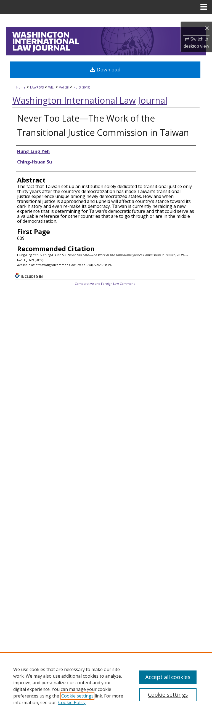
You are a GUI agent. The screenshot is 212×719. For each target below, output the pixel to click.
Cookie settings (77, 696)
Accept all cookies (167, 677)
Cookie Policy (72, 702)
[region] (106, 685)
